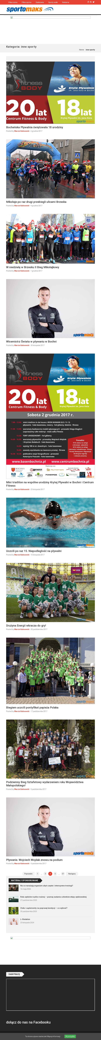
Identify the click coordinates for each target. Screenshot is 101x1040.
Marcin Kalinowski (21, 131)
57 (63, 874)
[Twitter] (93, 2)
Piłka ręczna (26, 2)
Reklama (65, 2)
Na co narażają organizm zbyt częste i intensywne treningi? (46, 886)
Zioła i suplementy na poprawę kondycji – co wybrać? (43, 908)
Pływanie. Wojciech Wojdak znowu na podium (34, 859)
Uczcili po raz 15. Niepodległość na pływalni (33, 551)
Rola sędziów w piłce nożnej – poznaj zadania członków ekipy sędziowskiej (53, 897)
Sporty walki (53, 2)
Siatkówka (40, 2)
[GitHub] (90, 2)
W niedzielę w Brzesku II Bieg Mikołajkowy (32, 267)
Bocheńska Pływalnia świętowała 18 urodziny (34, 127)
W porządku (70, 1036)
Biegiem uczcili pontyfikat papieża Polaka (32, 707)
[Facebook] (88, 2)
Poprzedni (28, 874)
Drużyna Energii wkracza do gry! (26, 625)
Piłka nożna (12, 2)
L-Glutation (25, 919)
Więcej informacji (53, 1036)
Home (81, 50)
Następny (72, 874)
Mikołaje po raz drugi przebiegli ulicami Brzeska (36, 201)
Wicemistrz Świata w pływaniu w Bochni (31, 341)
